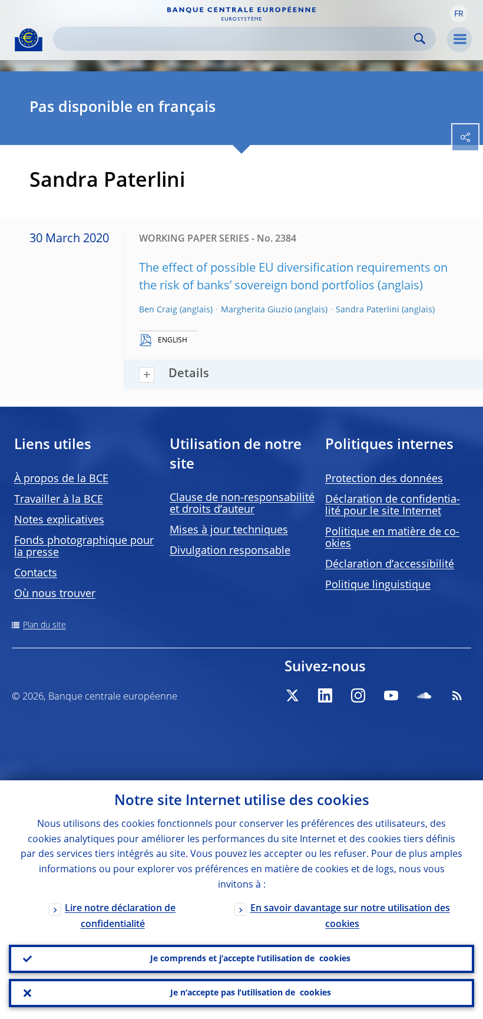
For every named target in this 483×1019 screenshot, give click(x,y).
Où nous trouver (54, 594)
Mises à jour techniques (229, 530)
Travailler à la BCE (58, 499)
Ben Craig (158, 310)
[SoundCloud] (424, 695)
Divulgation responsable (230, 551)
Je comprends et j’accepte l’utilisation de (250, 959)
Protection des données (384, 479)
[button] (459, 13)
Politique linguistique (378, 585)
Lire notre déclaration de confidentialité (120, 916)
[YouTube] (391, 695)
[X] (292, 695)
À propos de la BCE (61, 479)
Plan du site (44, 625)
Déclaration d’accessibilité (389, 564)
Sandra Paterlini (367, 310)
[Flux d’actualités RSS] (457, 695)
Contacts (35, 573)
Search (419, 38)
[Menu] (459, 39)
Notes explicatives (59, 520)
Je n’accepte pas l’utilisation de (250, 993)
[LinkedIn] (325, 695)
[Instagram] (358, 695)
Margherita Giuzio (256, 310)
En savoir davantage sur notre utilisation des (350, 916)
